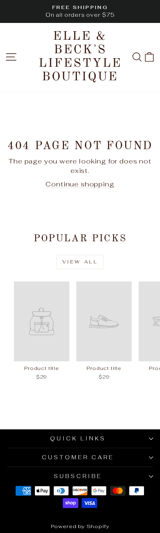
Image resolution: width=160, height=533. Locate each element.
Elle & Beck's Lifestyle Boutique (80, 56)
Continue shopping (80, 183)
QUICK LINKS (78, 438)
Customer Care (78, 457)
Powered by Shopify (80, 526)
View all (80, 262)
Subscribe (78, 476)
